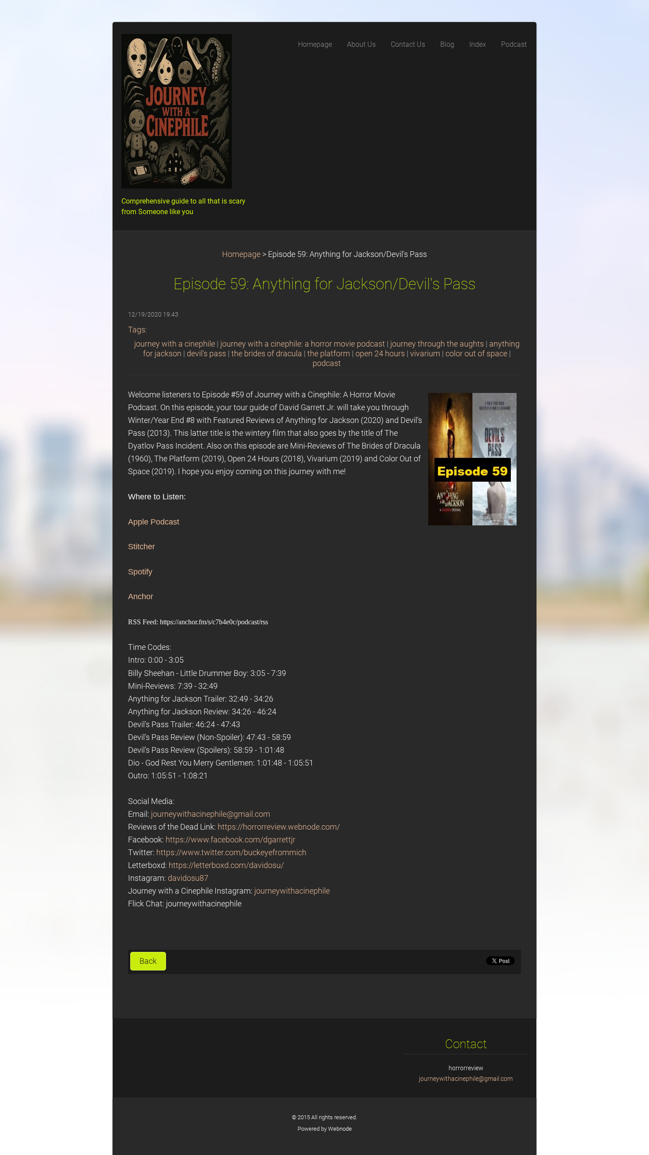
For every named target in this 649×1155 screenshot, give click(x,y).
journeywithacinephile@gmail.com (210, 814)
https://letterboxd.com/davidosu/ (226, 865)
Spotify (140, 571)
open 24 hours (380, 353)
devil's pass (206, 353)
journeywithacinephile (292, 891)
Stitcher (141, 546)
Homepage (241, 254)
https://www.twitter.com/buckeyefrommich (231, 852)
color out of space (476, 353)
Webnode (340, 1128)
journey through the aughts (437, 344)
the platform (328, 353)
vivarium (425, 353)
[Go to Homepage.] (187, 114)
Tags (136, 329)
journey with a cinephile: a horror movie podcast (302, 344)
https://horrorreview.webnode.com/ (279, 827)
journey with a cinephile (174, 344)
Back (148, 961)
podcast (327, 363)
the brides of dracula (266, 353)
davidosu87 (188, 878)
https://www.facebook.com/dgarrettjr (230, 839)
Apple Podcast (153, 521)
